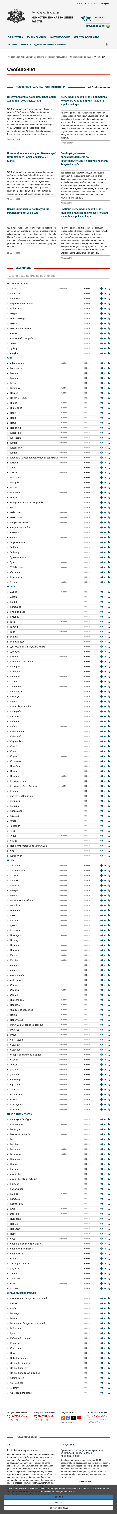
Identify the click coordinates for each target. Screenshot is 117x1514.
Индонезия (16, 408)
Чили (12, 1283)
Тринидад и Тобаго (20, 1263)
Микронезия (16, 308)
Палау (13, 323)
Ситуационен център (96, 26)
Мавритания (17, 731)
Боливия (14, 1144)
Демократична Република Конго (27, 646)
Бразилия (15, 1149)
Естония (15, 930)
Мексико (14, 1214)
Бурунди (14, 616)
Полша (14, 1015)
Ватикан (15, 905)
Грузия (14, 915)
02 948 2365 (46, 1416)
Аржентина (16, 1124)
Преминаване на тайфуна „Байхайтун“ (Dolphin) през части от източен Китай (31, 157)
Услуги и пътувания (60, 37)
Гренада (14, 1169)
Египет (14, 656)
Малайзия (15, 477)
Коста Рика (16, 1204)
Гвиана (14, 1164)
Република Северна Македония (26, 1025)
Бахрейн (14, 373)
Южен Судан (16, 855)
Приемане (58, 1497)
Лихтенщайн (17, 975)
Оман (13, 507)
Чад (12, 850)
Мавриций (15, 736)
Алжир (13, 592)
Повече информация (58, 1508)
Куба (12, 1209)
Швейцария (16, 1104)
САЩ (12, 1238)
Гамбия (14, 626)
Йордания (15, 427)
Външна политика (36, 37)
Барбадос (15, 1129)
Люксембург (16, 980)
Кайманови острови (21, 1338)
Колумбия (15, 1199)
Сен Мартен (17, 1383)
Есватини (15, 671)
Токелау (14, 1388)
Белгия (14, 895)
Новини (87, 289)
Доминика (15, 1174)
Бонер (13, 1318)
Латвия (14, 965)
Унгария (14, 1074)
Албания (14, 875)
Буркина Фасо (17, 612)
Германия (15, 910)
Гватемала (16, 1159)
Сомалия (14, 816)
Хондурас (15, 1278)
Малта (14, 985)
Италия (14, 950)
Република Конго (19, 781)
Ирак (13, 413)
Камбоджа (15, 437)
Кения (13, 701)
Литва (13, 970)
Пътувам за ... (99, 18)
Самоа (13, 333)
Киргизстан (16, 447)
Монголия (15, 492)
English (106, 4)
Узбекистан (16, 567)
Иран (13, 418)
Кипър (13, 955)
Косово (14, 960)
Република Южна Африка (23, 786)
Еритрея (15, 666)
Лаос (12, 467)
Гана (12, 631)
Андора (14, 880)
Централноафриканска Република (28, 845)
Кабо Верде (16, 691)
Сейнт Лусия (17, 1253)
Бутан (13, 383)
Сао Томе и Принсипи (21, 796)
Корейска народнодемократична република (34, 457)
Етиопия (15, 676)
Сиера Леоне (17, 811)
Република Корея (19, 522)
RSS (63, 1418)
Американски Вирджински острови (29, 1298)
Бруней (14, 378)
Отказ (58, 1502)
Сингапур (15, 532)
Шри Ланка (16, 577)
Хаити (13, 1273)
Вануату (15, 293)
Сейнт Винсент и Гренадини (26, 1243)
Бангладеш (16, 368)
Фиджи (14, 353)
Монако (14, 995)
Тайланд (14, 552)
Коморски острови (20, 706)
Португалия (16, 1020)
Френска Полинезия (21, 1393)
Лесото (14, 716)
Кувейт (14, 462)
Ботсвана (15, 607)
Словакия (15, 1044)
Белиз (13, 1139)
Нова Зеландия (18, 318)
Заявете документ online (86, 37)
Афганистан (17, 363)
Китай (13, 452)
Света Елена (17, 1378)
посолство (62, 289)
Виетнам (15, 388)
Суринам (14, 1258)
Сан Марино (16, 1039)
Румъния (15, 1029)
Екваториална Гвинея (22, 661)
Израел (14, 393)
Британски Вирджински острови (28, 1323)
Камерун (14, 696)
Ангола (14, 597)
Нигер (13, 771)
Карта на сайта (91, 4)
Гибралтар (16, 1328)
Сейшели (15, 801)
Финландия (16, 1079)
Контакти (26, 44)
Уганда (14, 840)
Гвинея (14, 636)
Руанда (14, 791)
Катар (13, 442)
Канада (14, 1194)
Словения (15, 1049)
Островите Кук (19, 1368)
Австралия (16, 288)
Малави (14, 746)
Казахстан (16, 432)
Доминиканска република (23, 1179)
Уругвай (14, 1268)
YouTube (79, 1418)
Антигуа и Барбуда (20, 1119)
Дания (13, 925)
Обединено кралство (21, 1010)
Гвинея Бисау (17, 641)
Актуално (13, 44)
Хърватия (15, 1089)
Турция (14, 562)
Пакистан (15, 512)
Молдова (15, 990)
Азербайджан (17, 870)
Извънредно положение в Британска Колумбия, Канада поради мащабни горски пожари (84, 100)
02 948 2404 (19, 1416)
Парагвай (15, 1228)
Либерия (14, 721)
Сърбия (14, 1059)
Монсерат (16, 1348)
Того (12, 831)
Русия (13, 1034)
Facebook (68, 1418)
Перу (13, 1233)
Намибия (15, 766)
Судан (13, 821)
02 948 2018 (99, 1416)
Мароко (14, 756)
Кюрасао (15, 1343)
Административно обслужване (50, 44)
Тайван (14, 547)
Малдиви (15, 482)
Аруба (13, 1308)
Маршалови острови (21, 303)
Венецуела (16, 1154)
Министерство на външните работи (26, 57)
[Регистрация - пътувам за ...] (105, 288)
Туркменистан (18, 557)
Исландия (15, 940)
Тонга (13, 343)
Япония (14, 582)
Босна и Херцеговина (21, 900)
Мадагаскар (16, 741)
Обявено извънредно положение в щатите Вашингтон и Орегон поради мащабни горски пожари (84, 212)
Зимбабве (15, 686)
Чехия (13, 1099)
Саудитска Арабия (20, 527)
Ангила (14, 1303)
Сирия (13, 537)
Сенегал (14, 806)
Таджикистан (17, 542)
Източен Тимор (18, 398)
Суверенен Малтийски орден (25, 1054)
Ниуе (13, 1353)
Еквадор (14, 1184)
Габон (13, 621)
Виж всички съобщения (98, 87)
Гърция (14, 920)
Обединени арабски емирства (26, 502)
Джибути (15, 651)
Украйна (14, 1069)
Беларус (14, 890)
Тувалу (13, 348)
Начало (80, 4)
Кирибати (15, 298)
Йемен (13, 423)
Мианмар (15, 487)
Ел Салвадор (16, 1189)
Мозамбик (15, 761)
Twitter (73, 1418)
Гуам (12, 1333)
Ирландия (15, 935)
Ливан (13, 472)
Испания (14, 945)
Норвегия (15, 1005)
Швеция (14, 1109)
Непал (13, 497)
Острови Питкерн (20, 1363)
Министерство (15, 37)
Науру (13, 313)
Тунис (13, 836)
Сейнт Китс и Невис (21, 1248)
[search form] (107, 44)
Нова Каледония (19, 1358)
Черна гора (16, 1094)
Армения (15, 885)
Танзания (15, 826)
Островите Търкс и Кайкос (25, 1373)
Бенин (13, 602)
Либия (13, 726)
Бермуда (14, 1313)
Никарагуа (16, 1218)
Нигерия (14, 776)
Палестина (16, 517)
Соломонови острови (21, 338)
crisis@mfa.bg (12, 1420)
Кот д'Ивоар (17, 711)
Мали (13, 751)
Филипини (15, 572)
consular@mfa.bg (41, 1420)
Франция (15, 1084)
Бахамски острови (20, 1134)
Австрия (15, 865)
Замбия (14, 681)
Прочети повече (85, 1481)
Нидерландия (17, 1000)
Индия (13, 403)
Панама (14, 1223)
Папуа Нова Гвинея (20, 328)
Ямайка (14, 1288)
